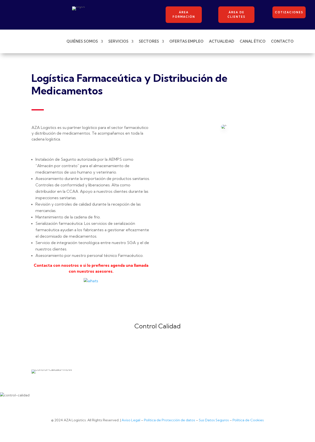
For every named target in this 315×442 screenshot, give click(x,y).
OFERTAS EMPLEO (186, 41)
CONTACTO (282, 41)
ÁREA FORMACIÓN (184, 15)
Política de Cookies (248, 420)
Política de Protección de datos (169, 420)
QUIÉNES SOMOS (82, 41)
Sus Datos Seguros (214, 420)
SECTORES (149, 41)
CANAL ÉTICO (253, 41)
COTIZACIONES (289, 12)
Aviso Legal (131, 420)
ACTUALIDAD (221, 41)
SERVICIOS (118, 41)
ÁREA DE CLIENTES (236, 15)
